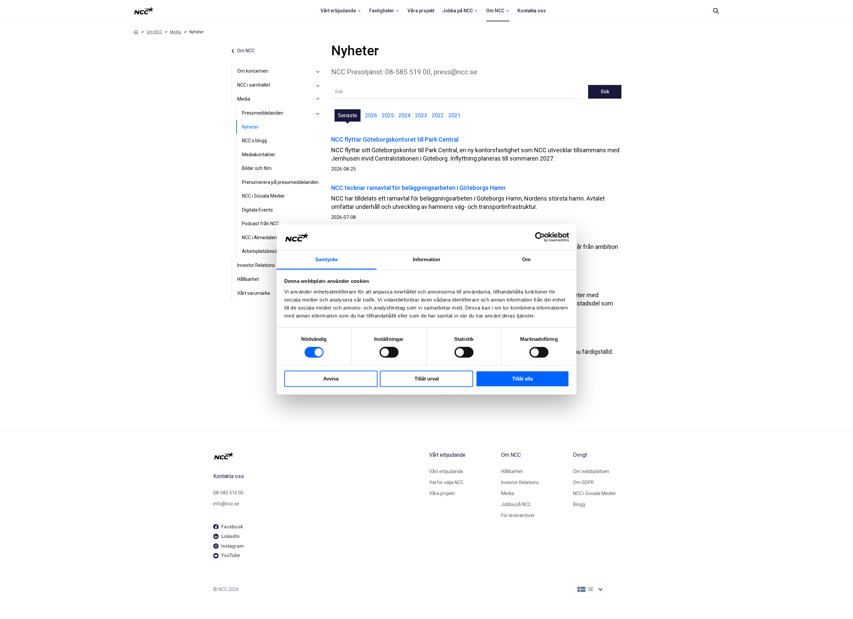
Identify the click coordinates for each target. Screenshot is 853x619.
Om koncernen (252, 71)
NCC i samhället (253, 85)
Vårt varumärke (253, 293)
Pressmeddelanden (262, 113)
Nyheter (250, 127)
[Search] (716, 10)
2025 (388, 115)
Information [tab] (426, 259)
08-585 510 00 (228, 492)
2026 (371, 115)
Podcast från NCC (260, 223)
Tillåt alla (522, 378)
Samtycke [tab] (326, 259)
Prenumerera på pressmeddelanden (280, 182)
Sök (605, 91)
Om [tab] (526, 259)
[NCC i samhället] (318, 85)
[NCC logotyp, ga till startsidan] (143, 11)
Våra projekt (442, 493)
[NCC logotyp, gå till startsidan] (318, 456)
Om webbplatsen (591, 471)
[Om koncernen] (318, 71)
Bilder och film (257, 168)
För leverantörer (518, 515)
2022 (438, 115)
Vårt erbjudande (446, 471)
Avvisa (331, 378)
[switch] (389, 352)
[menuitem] (341, 10)
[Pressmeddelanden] (318, 113)
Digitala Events (257, 210)
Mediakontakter (258, 154)
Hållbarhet (248, 279)
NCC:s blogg (254, 140)
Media (175, 32)
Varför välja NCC (446, 482)
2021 (454, 115)
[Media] (318, 99)
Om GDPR (583, 482)
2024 (405, 115)
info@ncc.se (226, 503)
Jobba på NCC (516, 504)
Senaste (347, 115)
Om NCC (154, 32)
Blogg (579, 504)
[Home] (136, 32)
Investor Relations (256, 265)
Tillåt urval (427, 378)
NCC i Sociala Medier (263, 196)
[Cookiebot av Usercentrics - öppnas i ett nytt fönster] (540, 237)
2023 (421, 115)
